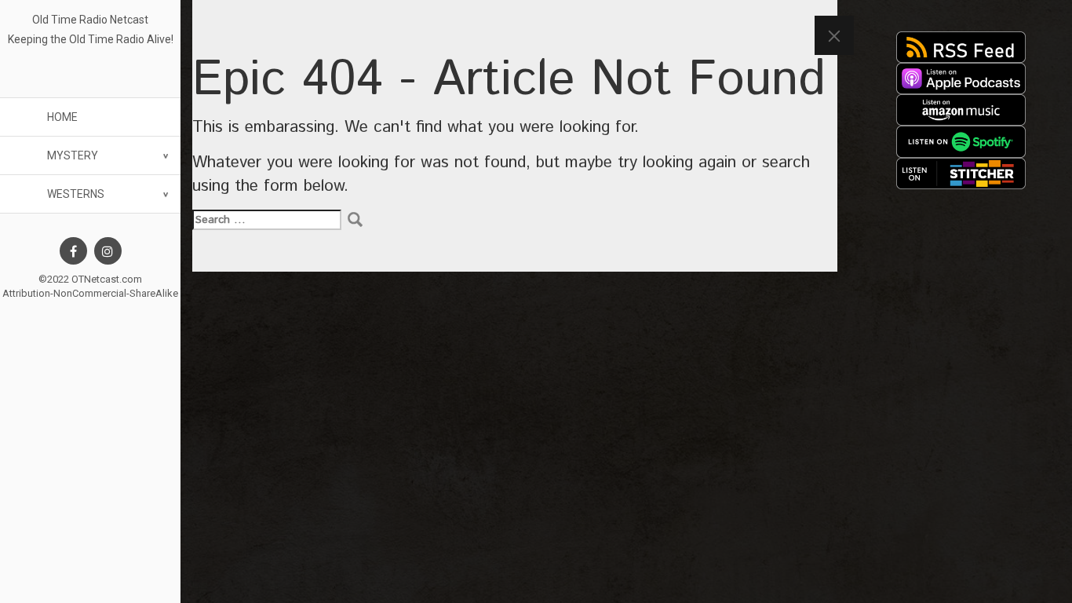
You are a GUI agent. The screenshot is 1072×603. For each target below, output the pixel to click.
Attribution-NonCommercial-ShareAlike (90, 293)
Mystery (72, 155)
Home (62, 117)
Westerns (75, 194)
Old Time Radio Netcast (90, 19)
